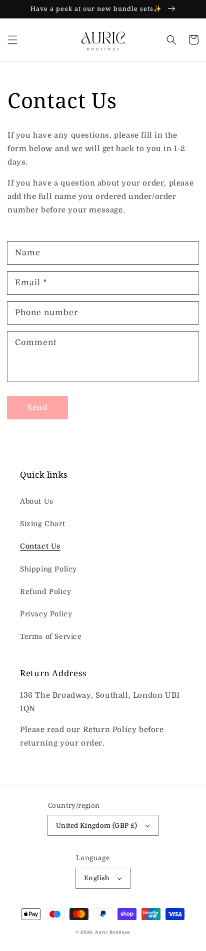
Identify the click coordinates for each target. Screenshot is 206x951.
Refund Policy (46, 591)
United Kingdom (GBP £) (97, 825)
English (97, 878)
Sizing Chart (42, 524)
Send (38, 407)
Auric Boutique (112, 932)
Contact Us (40, 546)
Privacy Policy (46, 614)
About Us (37, 501)
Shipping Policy (48, 569)
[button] (13, 40)
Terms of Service (51, 636)
